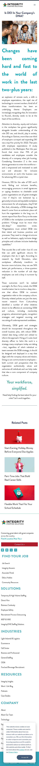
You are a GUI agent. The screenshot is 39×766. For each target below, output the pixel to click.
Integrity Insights (7, 681)
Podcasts (4, 691)
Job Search (6, 563)
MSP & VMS (6, 619)
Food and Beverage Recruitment (12, 667)
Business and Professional (10, 653)
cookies (21, 750)
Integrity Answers (8, 568)
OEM (3, 662)
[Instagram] (15, 550)
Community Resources (10, 582)
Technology (5, 719)
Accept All (24, 757)
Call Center (5, 648)
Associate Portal (8, 573)
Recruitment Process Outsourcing (13, 614)
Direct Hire (5, 600)
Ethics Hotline (7, 577)
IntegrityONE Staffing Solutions (12, 624)
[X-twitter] (11, 550)
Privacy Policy (13, 752)
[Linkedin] (2, 550)
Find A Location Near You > (11, 538)
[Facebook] (6, 550)
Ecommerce (5, 643)
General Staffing (7, 657)
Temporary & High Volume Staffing (13, 595)
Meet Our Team (7, 714)
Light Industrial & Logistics (10, 638)
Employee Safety (7, 610)
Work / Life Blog (7, 686)
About (3, 710)
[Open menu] (35, 4)
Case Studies (5, 695)
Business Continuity (8, 605)
